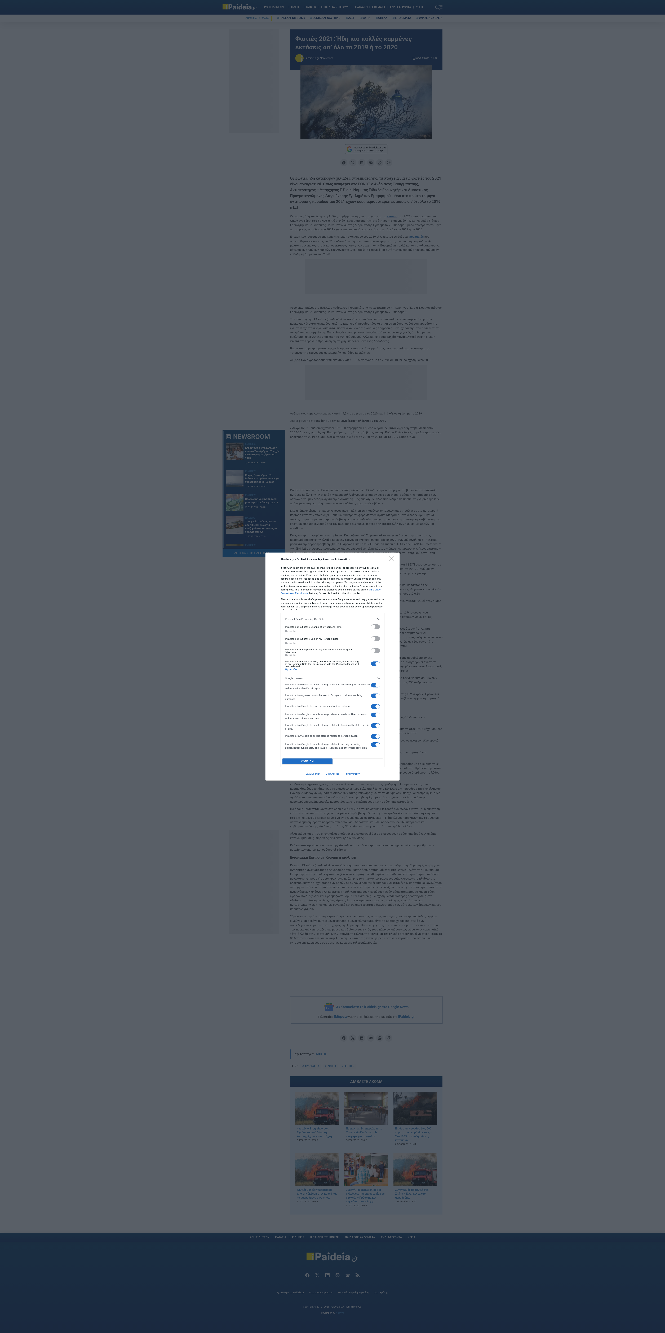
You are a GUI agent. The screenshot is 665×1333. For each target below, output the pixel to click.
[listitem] (332, 619)
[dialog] (332, 666)
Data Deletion (312, 773)
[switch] (375, 626)
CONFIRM (307, 761)
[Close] (392, 559)
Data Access (332, 773)
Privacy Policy (352, 773)
